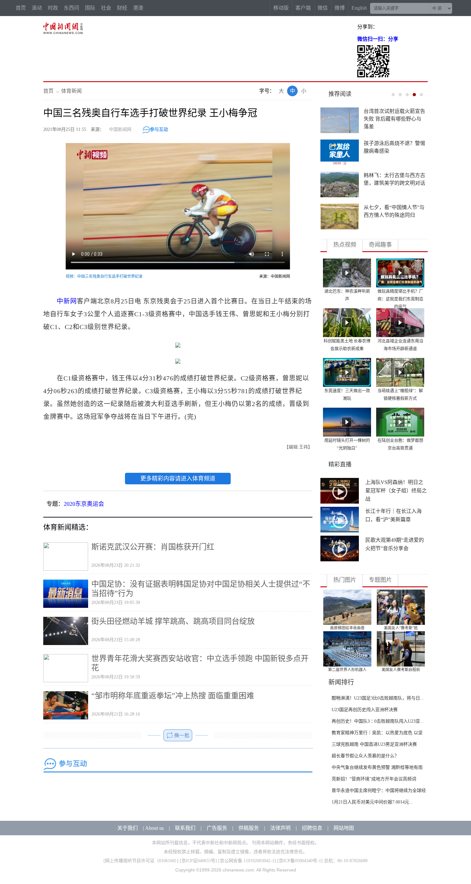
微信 (323, 8)
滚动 (37, 8)
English (359, 8)
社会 (106, 8)
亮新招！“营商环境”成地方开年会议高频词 (374, 779)
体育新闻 (71, 91)
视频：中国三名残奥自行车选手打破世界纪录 (104, 276)
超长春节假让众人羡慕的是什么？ (365, 755)
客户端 (303, 8)
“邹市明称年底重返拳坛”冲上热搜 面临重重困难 (172, 696)
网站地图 (344, 828)
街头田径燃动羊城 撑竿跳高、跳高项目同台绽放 (173, 621)
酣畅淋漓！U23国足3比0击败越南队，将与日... (378, 698)
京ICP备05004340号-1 (300, 860)
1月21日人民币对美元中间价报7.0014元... (372, 802)
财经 (122, 8)
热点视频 (344, 245)
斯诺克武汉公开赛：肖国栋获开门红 (152, 547)
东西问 (71, 8)
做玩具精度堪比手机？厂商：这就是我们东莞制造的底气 (400, 299)
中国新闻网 (120, 129)
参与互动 (159, 129)
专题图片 (380, 580)
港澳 (138, 8)
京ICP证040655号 (198, 860)
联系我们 (185, 828)
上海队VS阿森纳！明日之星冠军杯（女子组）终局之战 (396, 491)
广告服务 (217, 828)
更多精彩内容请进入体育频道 (177, 478)
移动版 (281, 8)
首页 (21, 8)
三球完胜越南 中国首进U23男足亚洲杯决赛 (374, 744)
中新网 (67, 301)
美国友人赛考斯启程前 (401, 669)
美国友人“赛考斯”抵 (401, 628)
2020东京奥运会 (84, 504)
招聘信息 (312, 828)
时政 (53, 8)
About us (154, 828)
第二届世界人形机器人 (347, 669)
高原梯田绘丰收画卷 (347, 628)
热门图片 (344, 580)
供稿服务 (248, 828)
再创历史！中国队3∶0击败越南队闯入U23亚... (378, 721)
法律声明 (280, 828)
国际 (90, 8)
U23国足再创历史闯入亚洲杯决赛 (365, 709)
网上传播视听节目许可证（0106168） (141, 860)
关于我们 (127, 828)
